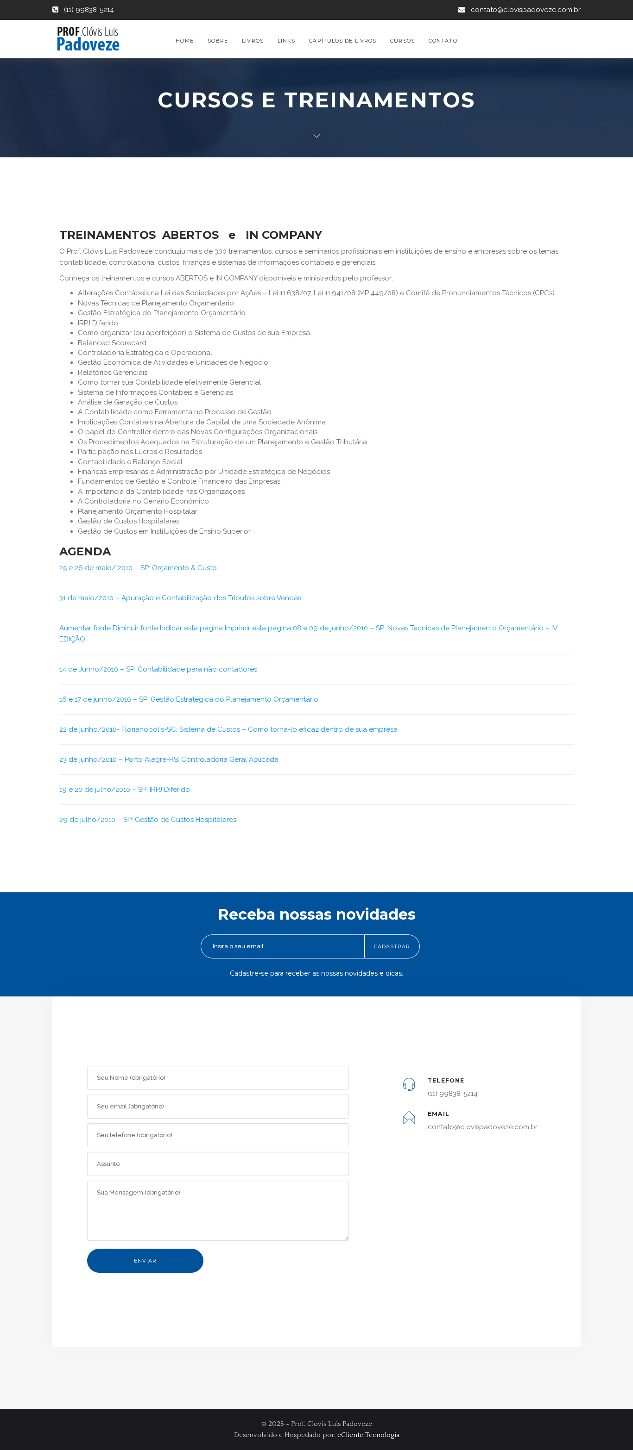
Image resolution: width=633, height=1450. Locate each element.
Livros (253, 40)
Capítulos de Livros (342, 40)
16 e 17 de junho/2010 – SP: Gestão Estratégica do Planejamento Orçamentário (188, 699)
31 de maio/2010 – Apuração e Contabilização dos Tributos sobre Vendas (180, 598)
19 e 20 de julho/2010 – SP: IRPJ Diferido (124, 789)
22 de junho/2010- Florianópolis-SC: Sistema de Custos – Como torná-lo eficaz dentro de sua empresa (228, 729)
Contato (443, 40)
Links (287, 40)
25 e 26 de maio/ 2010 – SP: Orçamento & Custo (138, 568)
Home (184, 40)
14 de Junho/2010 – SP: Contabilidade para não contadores (158, 669)
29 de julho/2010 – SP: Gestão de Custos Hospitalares (147, 819)
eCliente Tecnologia (368, 1435)
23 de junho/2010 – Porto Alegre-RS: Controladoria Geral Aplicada (169, 759)
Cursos (402, 40)
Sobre (218, 40)
